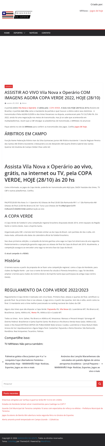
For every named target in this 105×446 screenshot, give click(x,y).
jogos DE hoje (81, 126)
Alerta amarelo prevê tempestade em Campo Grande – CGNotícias (30, 419)
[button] (24, 33)
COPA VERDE (54, 108)
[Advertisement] (52, 55)
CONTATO (46, 33)
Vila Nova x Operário (27, 108)
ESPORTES (18, 33)
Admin (24, 103)
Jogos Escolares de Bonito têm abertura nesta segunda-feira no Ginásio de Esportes (38, 415)
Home (7, 33)
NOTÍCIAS (33, 33)
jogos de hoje (96, 10)
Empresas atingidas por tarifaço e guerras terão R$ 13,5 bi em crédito (32, 400)
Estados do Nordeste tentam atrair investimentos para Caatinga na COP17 (34, 404)
